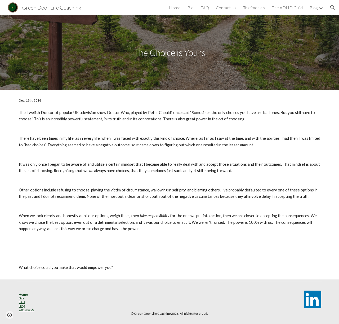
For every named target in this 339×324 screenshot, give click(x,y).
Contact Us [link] (226, 7)
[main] (169, 53)
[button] (332, 7)
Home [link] (175, 7)
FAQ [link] (204, 7)
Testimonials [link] (254, 7)
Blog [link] (314, 7)
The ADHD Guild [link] (287, 7)
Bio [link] (191, 7)
